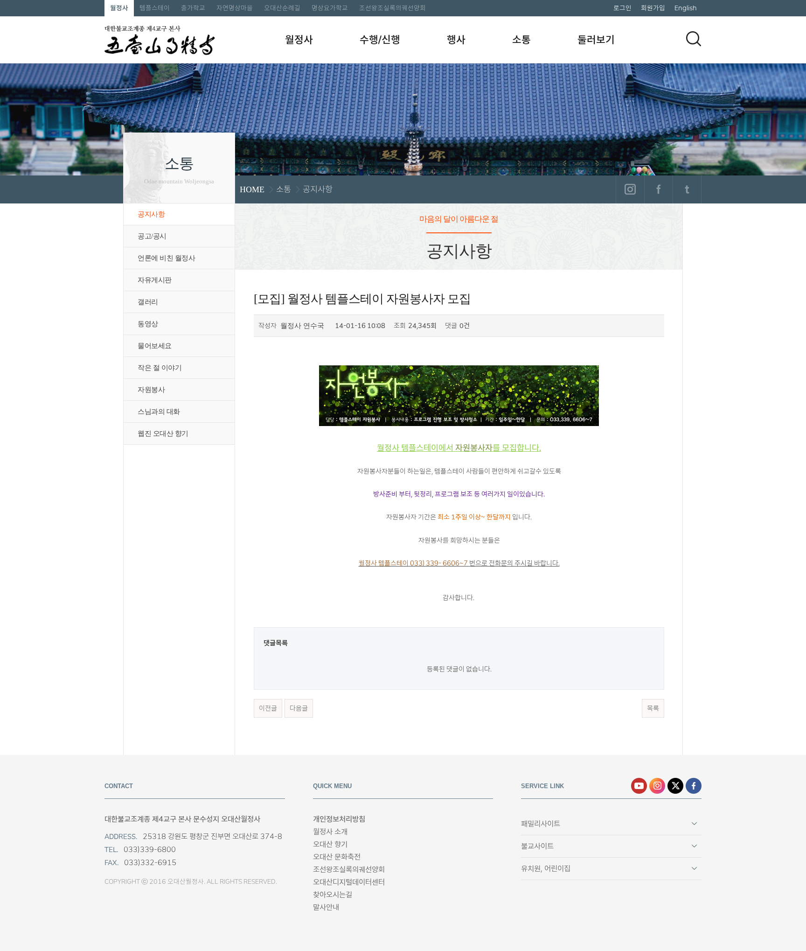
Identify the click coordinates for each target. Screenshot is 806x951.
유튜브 (639, 786)
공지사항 (151, 214)
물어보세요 (155, 346)
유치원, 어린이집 (545, 869)
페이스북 (658, 189)
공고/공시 (152, 236)
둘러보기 (596, 40)
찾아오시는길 (332, 895)
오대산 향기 (330, 844)
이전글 (268, 708)
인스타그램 (630, 189)
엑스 (675, 786)
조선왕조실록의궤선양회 (392, 8)
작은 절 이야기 (159, 367)
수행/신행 (380, 40)
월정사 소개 (330, 832)
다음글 (299, 708)
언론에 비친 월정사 (166, 258)
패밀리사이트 (540, 824)
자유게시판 (155, 280)
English (685, 8)
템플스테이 (154, 8)
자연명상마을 (234, 8)
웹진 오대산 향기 (163, 433)
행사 (456, 40)
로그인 (622, 8)
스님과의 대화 (159, 411)
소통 (521, 40)
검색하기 (694, 39)
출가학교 (193, 8)
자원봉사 (151, 389)
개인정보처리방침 (339, 819)
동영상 (148, 324)
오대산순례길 (282, 8)
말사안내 (326, 907)
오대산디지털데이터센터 (349, 882)
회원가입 (653, 8)
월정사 (119, 8)
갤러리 (148, 302)
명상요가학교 (330, 8)
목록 (653, 708)
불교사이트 (537, 846)
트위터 (687, 189)
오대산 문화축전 (337, 857)
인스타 (657, 786)
